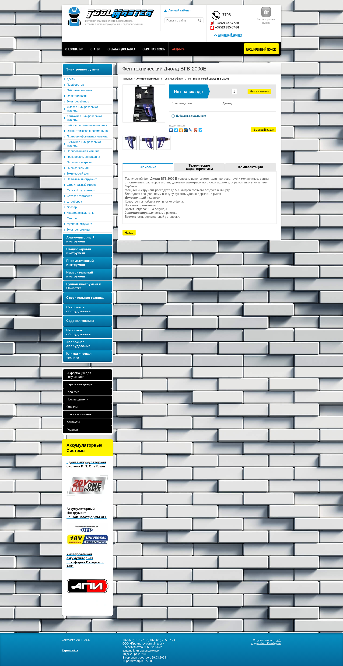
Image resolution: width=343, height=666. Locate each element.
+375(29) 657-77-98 (135, 640)
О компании (74, 49)
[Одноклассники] (181, 130)
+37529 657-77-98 (227, 23)
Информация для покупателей (78, 375)
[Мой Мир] (186, 130)
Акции (178, 49)
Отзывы (71, 407)
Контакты (73, 422)
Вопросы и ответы (79, 414)
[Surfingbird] (200, 130)
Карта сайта (70, 650)
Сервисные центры (79, 384)
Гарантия (72, 392)
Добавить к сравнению (190, 115)
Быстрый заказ (264, 129)
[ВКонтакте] (171, 130)
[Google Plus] (195, 130)
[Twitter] (176, 130)
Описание (148, 167)
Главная (72, 429)
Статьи (95, 49)
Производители (77, 399)
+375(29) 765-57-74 (162, 640)
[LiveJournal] (190, 130)
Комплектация (250, 167)
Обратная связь (154, 49)
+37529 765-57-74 (227, 27)
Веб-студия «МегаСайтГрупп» (266, 642)
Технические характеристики (199, 167)
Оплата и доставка (121, 49)
